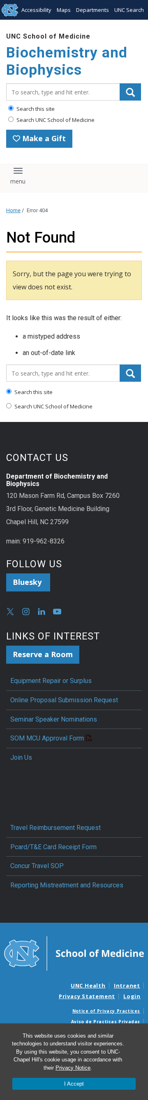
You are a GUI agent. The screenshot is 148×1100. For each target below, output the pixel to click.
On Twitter (10, 611)
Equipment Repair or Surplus (51, 681)
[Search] (130, 92)
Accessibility (36, 10)
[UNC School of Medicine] (74, 953)
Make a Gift (43, 138)
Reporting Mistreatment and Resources (66, 885)
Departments (92, 10)
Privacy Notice (73, 1068)
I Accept (74, 1084)
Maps (64, 10)
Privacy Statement (87, 996)
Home (13, 210)
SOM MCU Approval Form (47, 738)
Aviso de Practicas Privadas (105, 1021)
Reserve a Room (43, 654)
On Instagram (26, 611)
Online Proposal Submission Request (64, 700)
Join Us (21, 757)
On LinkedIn (41, 611)
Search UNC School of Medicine (55, 120)
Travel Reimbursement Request (55, 828)
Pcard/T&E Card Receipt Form (53, 847)
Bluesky (28, 582)
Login (132, 996)
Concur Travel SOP (37, 866)
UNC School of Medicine (48, 36)
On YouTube (57, 611)
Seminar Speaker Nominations (53, 719)
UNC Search (129, 10)
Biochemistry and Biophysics (66, 61)
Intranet (127, 985)
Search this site (35, 108)
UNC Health (88, 985)
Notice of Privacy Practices (106, 1011)
